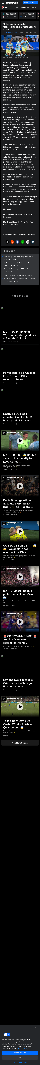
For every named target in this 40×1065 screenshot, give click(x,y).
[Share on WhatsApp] (22, 242)
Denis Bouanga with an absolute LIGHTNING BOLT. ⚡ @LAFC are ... (18, 503)
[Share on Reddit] (12, 242)
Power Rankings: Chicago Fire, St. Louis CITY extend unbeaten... (19, 376)
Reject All (20, 1057)
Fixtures (15, 7)
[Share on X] (7, 242)
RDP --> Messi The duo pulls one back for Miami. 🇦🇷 (19, 594)
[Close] (35, 1027)
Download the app (31, 3)
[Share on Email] (27, 242)
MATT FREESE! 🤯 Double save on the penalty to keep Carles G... (19, 458)
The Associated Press (10, 32)
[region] (20, 1045)
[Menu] (3, 2)
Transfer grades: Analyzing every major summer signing (18, 258)
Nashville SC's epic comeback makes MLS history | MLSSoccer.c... (18, 417)
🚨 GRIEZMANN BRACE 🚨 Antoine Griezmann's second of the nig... (20, 639)
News (23, 7)
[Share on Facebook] (17, 242)
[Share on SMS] (33, 242)
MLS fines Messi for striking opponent (18, 275)
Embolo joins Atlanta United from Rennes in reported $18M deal (20, 264)
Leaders (31, 7)
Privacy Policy (22, 1048)
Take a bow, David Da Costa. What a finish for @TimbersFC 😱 (18, 724)
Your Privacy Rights (20, 1062)
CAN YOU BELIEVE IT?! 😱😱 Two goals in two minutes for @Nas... (19, 549)
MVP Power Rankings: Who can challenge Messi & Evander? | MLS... (19, 335)
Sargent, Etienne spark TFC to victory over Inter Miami (19, 270)
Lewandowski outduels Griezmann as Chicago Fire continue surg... (18, 683)
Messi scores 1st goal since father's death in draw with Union (19, 280)
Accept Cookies (20, 1053)
